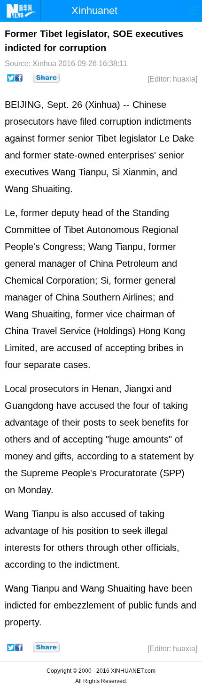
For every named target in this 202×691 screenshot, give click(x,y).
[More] (46, 78)
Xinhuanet (94, 10)
